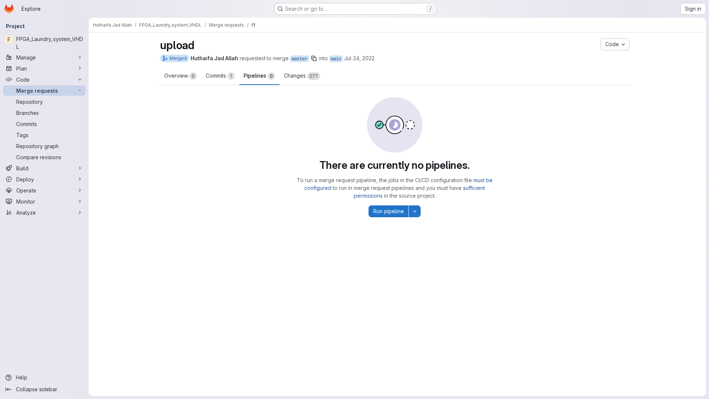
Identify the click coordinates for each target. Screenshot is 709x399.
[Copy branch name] (313, 58)
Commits (219, 75)
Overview (179, 75)
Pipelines (258, 75)
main (336, 59)
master (299, 59)
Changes (301, 75)
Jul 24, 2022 (359, 58)
